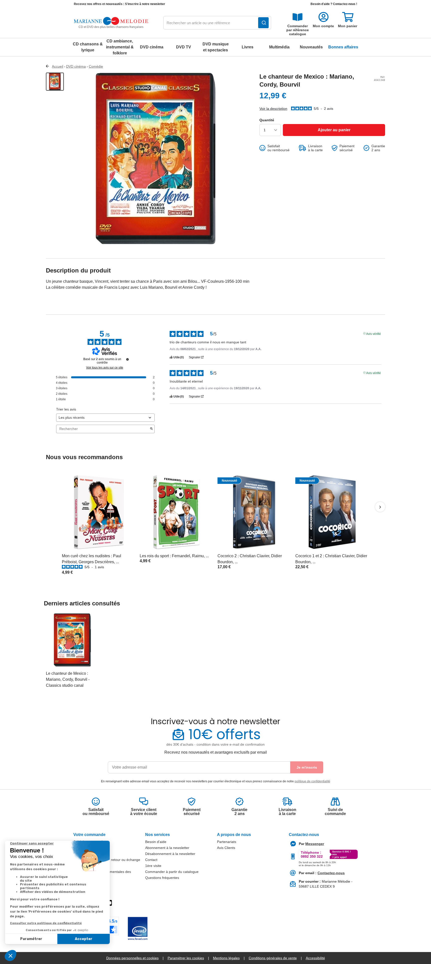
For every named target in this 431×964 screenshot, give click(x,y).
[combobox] (217, 23)
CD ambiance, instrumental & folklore (120, 47)
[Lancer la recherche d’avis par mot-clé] (151, 428)
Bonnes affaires (343, 47)
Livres (247, 47)
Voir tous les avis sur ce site (104, 367)
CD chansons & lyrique (88, 47)
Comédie (96, 66)
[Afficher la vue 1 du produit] (55, 82)
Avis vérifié (373, 333)
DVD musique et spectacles (216, 47)
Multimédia (279, 47)
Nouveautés (311, 47)
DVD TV (183, 47)
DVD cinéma (151, 47)
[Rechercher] (263, 22)
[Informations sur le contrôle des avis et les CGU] (127, 359)
